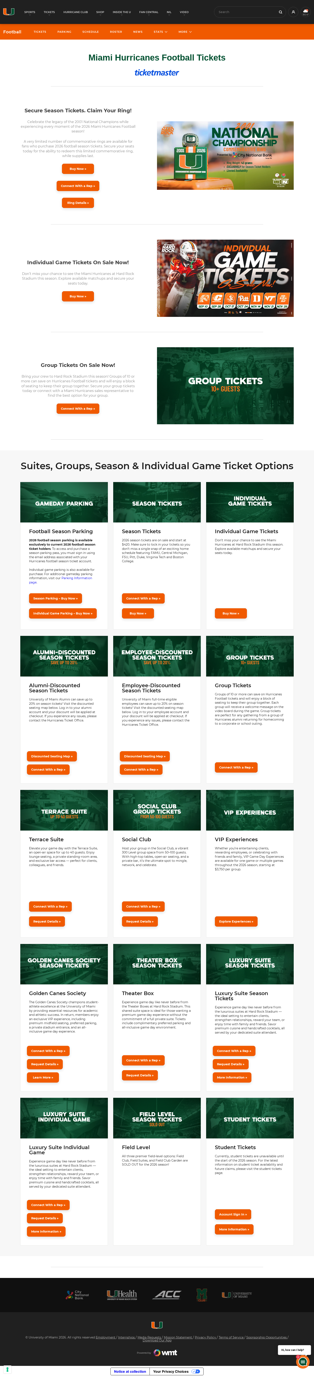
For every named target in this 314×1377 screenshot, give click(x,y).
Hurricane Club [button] (75, 12)
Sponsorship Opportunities (267, 1337)
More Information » (232, 1077)
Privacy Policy (206, 1337)
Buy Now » (78, 169)
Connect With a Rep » (78, 186)
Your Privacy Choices (171, 1371)
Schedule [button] (90, 31)
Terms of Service (231, 1337)
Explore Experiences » (236, 921)
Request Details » (47, 921)
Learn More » (43, 1077)
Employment (106, 1337)
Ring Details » (78, 203)
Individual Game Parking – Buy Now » (62, 613)
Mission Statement (178, 1337)
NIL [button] (169, 12)
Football (12, 32)
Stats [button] (158, 31)
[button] (293, 12)
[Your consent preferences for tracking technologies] (7, 1369)
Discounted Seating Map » (52, 756)
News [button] (138, 31)
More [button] (183, 31)
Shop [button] (100, 12)
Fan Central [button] (148, 12)
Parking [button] (64, 31)
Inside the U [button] (122, 12)
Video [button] (184, 12)
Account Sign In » (233, 1214)
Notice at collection (130, 1371)
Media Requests (150, 1337)
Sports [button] (29, 12)
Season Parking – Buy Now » (55, 598)
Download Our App (157, 1340)
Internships (127, 1337)
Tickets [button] (49, 12)
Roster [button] (116, 31)
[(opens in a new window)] (77, 1295)
